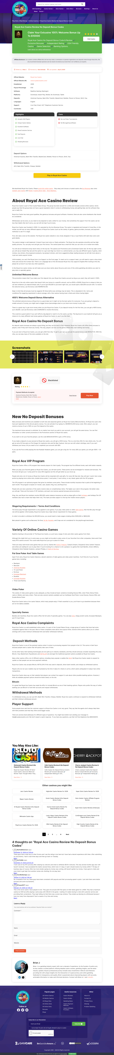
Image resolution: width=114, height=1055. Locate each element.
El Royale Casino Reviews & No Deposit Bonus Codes (26, 807)
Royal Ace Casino (36, 77)
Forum (41, 11)
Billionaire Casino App (27, 816)
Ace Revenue (86, 188)
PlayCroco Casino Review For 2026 (26, 825)
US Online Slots (47, 1004)
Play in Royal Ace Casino (57, 175)
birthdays (84, 495)
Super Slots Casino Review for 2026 (87, 791)
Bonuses (78, 9)
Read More (17, 777)
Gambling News (68, 1001)
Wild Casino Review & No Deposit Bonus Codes (57, 825)
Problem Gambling (89, 1006)
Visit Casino (91, 39)
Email (15, 935)
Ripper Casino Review (27, 799)
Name (16, 928)
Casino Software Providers (68, 1009)
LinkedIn (90, 977)
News (35, 11)
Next (67, 834)
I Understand (72, 1053)
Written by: (21, 69)
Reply (15, 858)
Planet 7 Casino (33, 191)
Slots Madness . (52, 191)
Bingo (44, 1012)
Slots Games (59, 9)
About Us (95, 9)
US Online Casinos (48, 995)
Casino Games (48, 9)
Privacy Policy (88, 1001)
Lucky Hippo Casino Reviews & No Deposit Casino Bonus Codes (57, 816)
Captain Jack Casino (18, 191)
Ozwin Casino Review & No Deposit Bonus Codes (57, 799)
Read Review (72, 395)
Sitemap (86, 1004)
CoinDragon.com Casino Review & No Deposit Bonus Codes (87, 816)
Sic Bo (46, 520)
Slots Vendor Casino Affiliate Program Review (87, 799)
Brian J (36, 963)
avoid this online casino (45, 188)
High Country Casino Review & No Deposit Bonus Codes (87, 825)
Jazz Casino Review (26, 791)
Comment (17, 910)
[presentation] (12, 356)
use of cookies (63, 1053)
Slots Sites (69, 9)
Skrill (70, 658)
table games (79, 510)
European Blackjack (20, 574)
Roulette (51, 520)
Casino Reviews (68, 995)
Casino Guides (67, 998)
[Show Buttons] (1, 264)
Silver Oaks (42, 191)
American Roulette (19, 568)
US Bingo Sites (47, 1001)
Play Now (89, 395)
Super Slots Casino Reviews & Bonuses (87, 808)
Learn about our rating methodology (39, 49)
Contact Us (87, 998)
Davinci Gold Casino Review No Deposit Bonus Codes (57, 807)
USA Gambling (36, 9)
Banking (86, 9)
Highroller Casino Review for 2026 (57, 791)
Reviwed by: (37, 69)
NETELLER (43, 654)
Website (16, 943)
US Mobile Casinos (48, 998)
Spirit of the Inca (53, 549)
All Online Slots (47, 1006)
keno (73, 616)
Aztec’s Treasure (61, 544)
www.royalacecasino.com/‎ (39, 80)
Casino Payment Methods (68, 1004)
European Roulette (19, 578)
